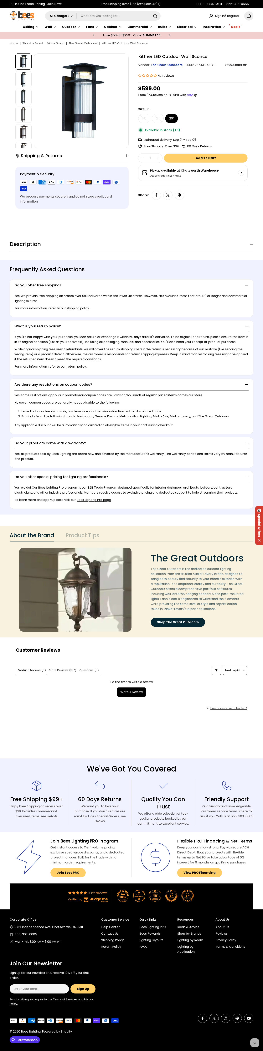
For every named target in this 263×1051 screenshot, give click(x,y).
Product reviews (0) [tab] (32, 670)
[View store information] (241, 173)
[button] (93, 35)
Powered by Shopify (57, 1031)
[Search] (155, 16)
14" (146, 119)
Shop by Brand (32, 43)
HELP (200, 4)
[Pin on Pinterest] (179, 195)
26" (171, 118)
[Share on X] (168, 195)
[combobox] (103, 16)
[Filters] (216, 670)
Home (14, 43)
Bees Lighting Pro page (94, 500)
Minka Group (55, 43)
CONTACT (215, 4)
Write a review (131, 692)
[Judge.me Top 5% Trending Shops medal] (187, 896)
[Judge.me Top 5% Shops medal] (171, 896)
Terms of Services (65, 999)
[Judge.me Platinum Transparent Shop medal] (139, 896)
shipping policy (78, 308)
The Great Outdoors (83, 43)
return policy (76, 366)
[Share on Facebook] (156, 195)
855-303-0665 (237, 4)
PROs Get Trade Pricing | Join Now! (36, 4)
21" (160, 119)
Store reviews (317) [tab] (62, 670)
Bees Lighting (31, 1031)
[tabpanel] (131, 590)
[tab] (32, 536)
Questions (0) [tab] (89, 670)
